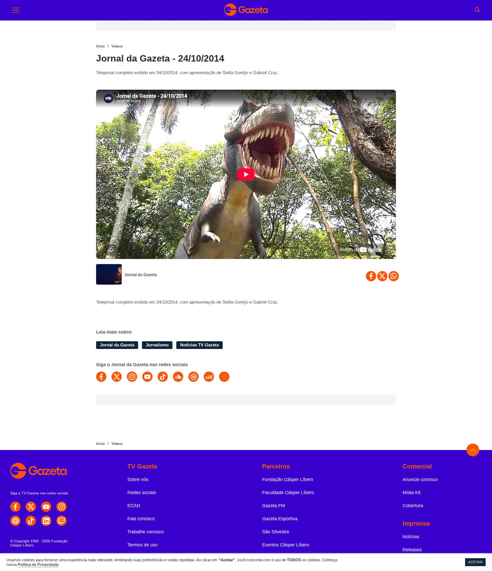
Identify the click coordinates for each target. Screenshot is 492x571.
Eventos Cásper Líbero (285, 544)
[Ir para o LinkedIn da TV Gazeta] (46, 521)
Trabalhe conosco (145, 531)
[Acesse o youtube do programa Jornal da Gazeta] (147, 377)
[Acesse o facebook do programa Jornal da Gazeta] (101, 377)
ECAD (133, 505)
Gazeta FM (273, 505)
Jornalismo (157, 345)
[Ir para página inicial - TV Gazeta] (246, 10)
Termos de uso (142, 544)
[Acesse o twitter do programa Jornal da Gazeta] (116, 377)
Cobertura (413, 505)
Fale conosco (141, 518)
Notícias (411, 536)
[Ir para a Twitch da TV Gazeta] (61, 521)
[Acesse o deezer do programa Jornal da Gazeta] (209, 377)
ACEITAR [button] (475, 562)
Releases (412, 549)
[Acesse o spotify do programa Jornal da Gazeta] (193, 377)
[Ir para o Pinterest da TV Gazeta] (15, 521)
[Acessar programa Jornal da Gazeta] (109, 275)
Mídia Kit (412, 492)
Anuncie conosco (420, 479)
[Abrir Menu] (15, 10)
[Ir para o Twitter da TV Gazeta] (31, 507)
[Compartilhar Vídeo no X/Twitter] (382, 276)
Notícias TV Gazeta (199, 345)
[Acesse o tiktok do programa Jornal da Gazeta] (163, 377)
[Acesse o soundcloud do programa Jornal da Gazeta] (178, 377)
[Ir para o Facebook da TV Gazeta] (15, 507)
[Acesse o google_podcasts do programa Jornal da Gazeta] (224, 377)
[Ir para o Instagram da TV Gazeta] (61, 507)
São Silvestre (275, 531)
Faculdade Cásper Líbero (288, 492)
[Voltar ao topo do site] (472, 450)
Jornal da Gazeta (140, 275)
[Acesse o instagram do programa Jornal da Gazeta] (132, 377)
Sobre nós (137, 479)
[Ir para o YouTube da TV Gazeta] (46, 507)
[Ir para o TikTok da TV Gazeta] (31, 521)
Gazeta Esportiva (280, 518)
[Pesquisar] (477, 10)
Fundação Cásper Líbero (287, 479)
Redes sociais (141, 492)
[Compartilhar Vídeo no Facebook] (371, 276)
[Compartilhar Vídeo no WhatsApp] (393, 276)
